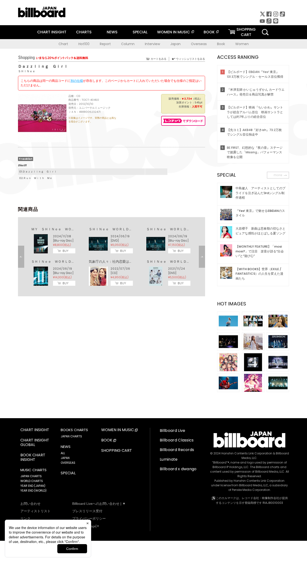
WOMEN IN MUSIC (173, 32)
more (278, 175)
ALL (63, 453)
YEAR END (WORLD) (33, 490)
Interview (152, 44)
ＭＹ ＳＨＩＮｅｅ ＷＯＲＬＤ (56, 229)
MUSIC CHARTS (33, 470)
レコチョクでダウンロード (183, 121)
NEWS (112, 32)
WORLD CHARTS (31, 481)
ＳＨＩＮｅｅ (26, 71)
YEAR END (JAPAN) (32, 486)
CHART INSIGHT (51, 32)
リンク (25, 518)
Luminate (169, 459)
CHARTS (84, 32)
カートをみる (158, 59)
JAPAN (65, 458)
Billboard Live (172, 430)
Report (105, 44)
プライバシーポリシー (89, 518)
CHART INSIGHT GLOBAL (34, 442)
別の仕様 (77, 80)
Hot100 (83, 44)
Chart (63, 44)
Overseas (199, 44)
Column (128, 44)
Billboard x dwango (178, 469)
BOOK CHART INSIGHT (32, 457)
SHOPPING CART (116, 450)
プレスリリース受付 (87, 511)
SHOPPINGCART (246, 32)
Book (221, 44)
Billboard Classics (177, 440)
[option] (111, 256)
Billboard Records (177, 449)
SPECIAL (140, 32)
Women (242, 44)
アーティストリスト (35, 511)
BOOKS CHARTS (74, 430)
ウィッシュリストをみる (190, 59)
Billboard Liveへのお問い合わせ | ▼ (99, 504)
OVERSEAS (68, 463)
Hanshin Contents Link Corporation (246, 453)
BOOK (209, 32)
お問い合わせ (30, 504)
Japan (175, 44)
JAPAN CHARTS (31, 476)
